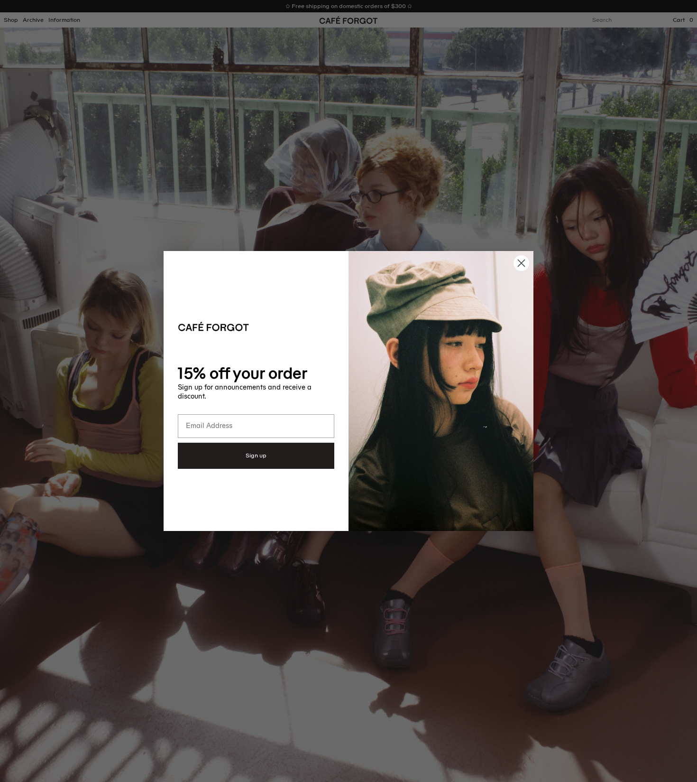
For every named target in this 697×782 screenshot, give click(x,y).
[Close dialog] (521, 263)
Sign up (256, 455)
